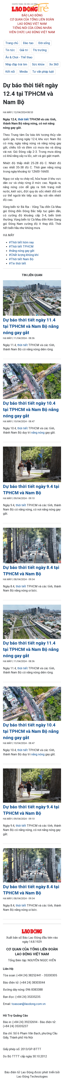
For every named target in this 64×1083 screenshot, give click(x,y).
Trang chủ (11, 43)
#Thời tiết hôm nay (21, 242)
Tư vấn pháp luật (43, 71)
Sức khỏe (38, 64)
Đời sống (44, 43)
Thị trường (40, 50)
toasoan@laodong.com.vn (28, 1004)
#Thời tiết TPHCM (21, 246)
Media (23, 71)
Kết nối (10, 71)
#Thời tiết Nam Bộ (21, 259)
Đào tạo (28, 43)
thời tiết (23, 119)
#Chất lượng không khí (23, 255)
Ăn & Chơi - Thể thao (18, 57)
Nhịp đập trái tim (16, 64)
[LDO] (32, 298)
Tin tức (10, 50)
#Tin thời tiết (17, 263)
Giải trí (24, 50)
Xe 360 (53, 64)
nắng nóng (38, 432)
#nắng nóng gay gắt (21, 251)
